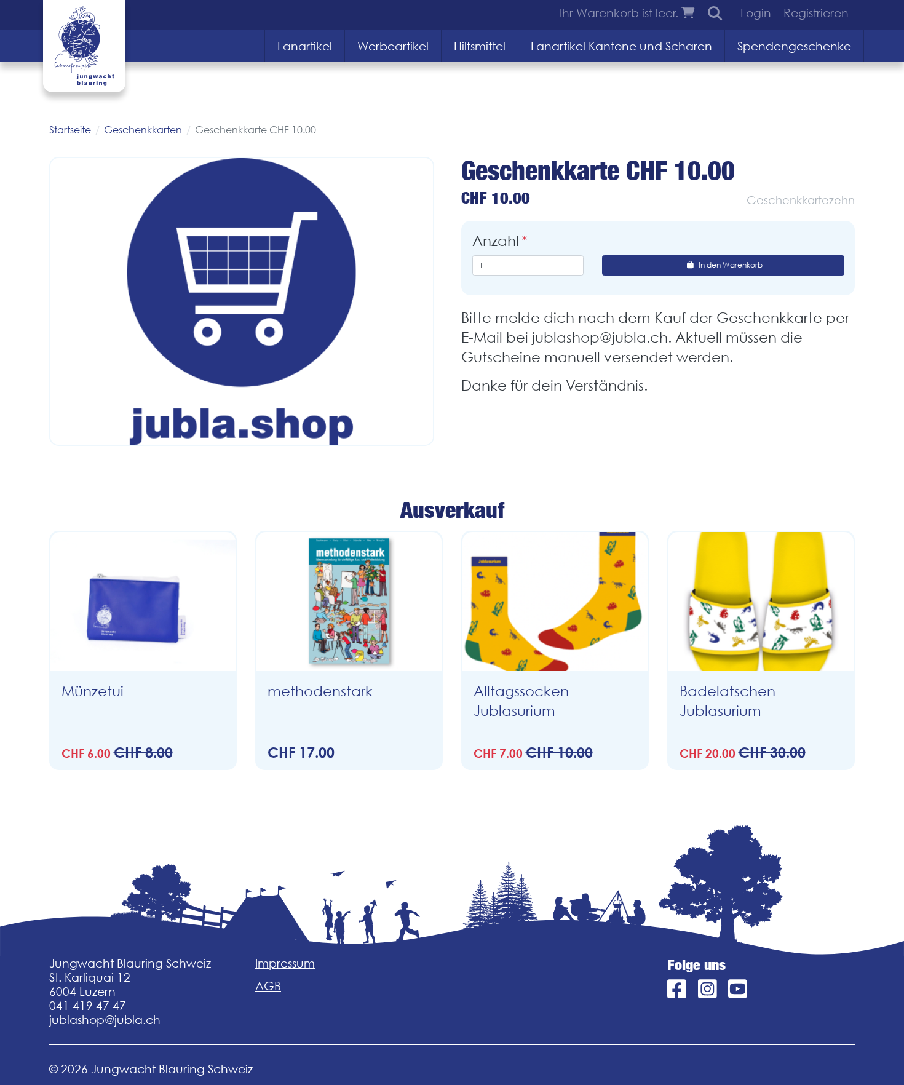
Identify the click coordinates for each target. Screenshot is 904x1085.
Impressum (285, 963)
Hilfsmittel (480, 46)
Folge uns (696, 965)
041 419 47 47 (87, 1005)
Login (755, 13)
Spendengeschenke (794, 46)
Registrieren (816, 13)
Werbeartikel (393, 46)
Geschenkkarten (143, 129)
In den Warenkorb (731, 264)
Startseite (70, 129)
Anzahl (495, 240)
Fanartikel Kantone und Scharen (621, 46)
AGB (268, 986)
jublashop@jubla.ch (105, 1020)
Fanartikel (304, 46)
